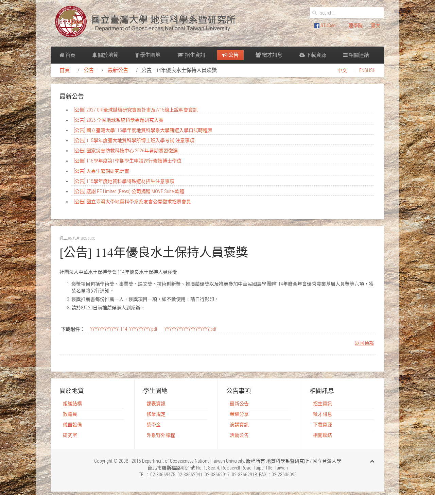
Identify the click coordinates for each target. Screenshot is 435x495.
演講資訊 (239, 424)
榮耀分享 (239, 414)
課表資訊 (156, 403)
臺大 (375, 25)
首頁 (69, 55)
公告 (233, 55)
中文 (342, 70)
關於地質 (107, 55)
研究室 (70, 435)
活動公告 (239, 435)
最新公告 (118, 70)
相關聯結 (322, 435)
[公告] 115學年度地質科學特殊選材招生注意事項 (124, 181)
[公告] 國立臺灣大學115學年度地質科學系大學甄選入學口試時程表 (143, 130)
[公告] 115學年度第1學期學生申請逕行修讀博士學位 (127, 161)
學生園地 (149, 55)
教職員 (70, 414)
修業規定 (156, 414)
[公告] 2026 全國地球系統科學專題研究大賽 (118, 120)
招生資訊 (194, 55)
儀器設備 (72, 424)
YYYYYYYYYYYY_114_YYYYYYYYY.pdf (123, 329)
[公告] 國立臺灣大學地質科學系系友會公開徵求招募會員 (132, 201)
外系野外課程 (160, 435)
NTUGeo (327, 25)
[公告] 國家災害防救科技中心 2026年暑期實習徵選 (126, 150)
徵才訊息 (271, 55)
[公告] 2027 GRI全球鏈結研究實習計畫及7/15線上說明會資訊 (136, 110)
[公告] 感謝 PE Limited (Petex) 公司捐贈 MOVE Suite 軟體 (129, 191)
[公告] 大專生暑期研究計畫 (101, 171)
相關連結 (358, 55)
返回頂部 (364, 343)
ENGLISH (367, 70)
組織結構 (72, 403)
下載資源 (315, 55)
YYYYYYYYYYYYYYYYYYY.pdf (190, 329)
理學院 (355, 25)
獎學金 (153, 424)
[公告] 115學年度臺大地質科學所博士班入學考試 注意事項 (134, 140)
